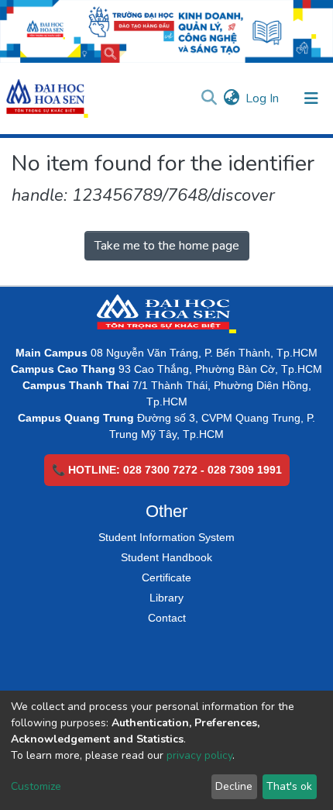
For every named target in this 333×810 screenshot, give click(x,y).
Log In (262, 98)
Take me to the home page (166, 245)
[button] (231, 98)
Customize (36, 786)
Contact (167, 618)
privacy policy (199, 755)
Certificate (166, 577)
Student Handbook (166, 557)
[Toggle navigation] (311, 98)
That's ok (289, 786)
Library (166, 597)
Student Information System (166, 537)
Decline (233, 786)
